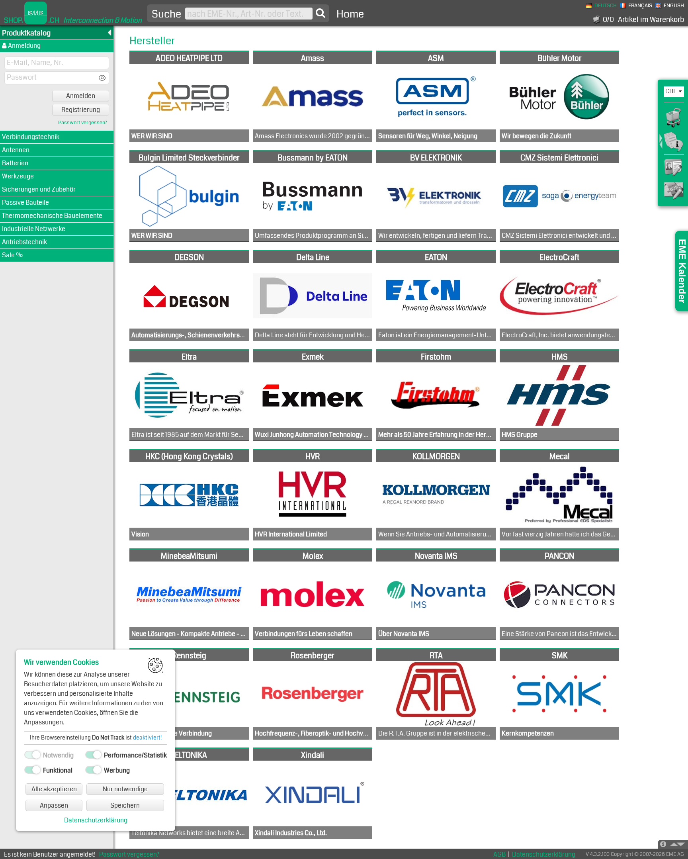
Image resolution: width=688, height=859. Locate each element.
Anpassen (54, 805)
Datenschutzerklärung (95, 820)
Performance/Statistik (135, 755)
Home (350, 14)
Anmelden (80, 95)
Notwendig (58, 755)
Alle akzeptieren (54, 789)
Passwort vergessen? (82, 122)
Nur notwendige (125, 789)
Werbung (117, 770)
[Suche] (320, 13)
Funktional (57, 770)
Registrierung (80, 109)
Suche (166, 14)
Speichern (125, 805)
